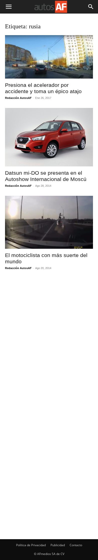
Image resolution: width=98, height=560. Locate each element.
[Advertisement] (47, 384)
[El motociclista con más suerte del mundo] (49, 222)
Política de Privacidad (31, 545)
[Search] (91, 7)
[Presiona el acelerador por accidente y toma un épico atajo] (49, 57)
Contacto (76, 545)
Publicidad (58, 545)
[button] (9, 7)
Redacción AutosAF (18, 97)
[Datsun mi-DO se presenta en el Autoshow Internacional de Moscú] (49, 137)
